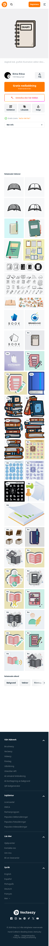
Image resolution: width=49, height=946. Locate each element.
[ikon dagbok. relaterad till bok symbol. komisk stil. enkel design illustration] (14, 886)
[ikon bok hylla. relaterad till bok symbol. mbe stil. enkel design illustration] (14, 927)
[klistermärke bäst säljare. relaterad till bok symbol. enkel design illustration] (14, 907)
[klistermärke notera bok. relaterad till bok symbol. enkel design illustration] (15, 520)
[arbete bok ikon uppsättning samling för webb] (24, 329)
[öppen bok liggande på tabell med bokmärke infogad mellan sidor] (10, 364)
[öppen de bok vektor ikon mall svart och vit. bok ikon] (14, 185)
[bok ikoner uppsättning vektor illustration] (14, 782)
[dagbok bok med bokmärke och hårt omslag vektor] (34, 289)
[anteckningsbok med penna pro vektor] (14, 267)
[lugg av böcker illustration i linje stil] (31, 543)
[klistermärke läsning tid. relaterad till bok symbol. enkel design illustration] (14, 865)
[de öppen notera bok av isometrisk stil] (13, 737)
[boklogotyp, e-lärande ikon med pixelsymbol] (14, 415)
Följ (39, 77)
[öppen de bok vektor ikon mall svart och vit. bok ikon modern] (14, 205)
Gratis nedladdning (24, 87)
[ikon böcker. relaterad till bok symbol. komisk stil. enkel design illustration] (14, 824)
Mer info (10, 123)
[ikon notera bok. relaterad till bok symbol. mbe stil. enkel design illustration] (14, 498)
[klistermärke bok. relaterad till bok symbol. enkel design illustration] (14, 844)
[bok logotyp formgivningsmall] (14, 394)
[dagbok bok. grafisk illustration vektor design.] (14, 456)
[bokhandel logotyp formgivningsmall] (14, 477)
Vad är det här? (24, 118)
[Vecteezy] (4, 4)
